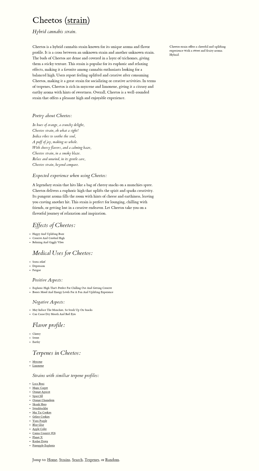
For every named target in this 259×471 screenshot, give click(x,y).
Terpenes (92, 459)
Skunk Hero (39, 404)
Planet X (37, 437)
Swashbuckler (40, 408)
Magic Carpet (40, 388)
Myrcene (37, 362)
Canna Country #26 (44, 433)
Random (112, 459)
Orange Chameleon (43, 400)
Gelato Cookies (41, 416)
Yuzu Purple (39, 421)
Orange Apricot (41, 392)
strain (77, 20)
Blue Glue (38, 425)
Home (52, 459)
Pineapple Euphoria (43, 445)
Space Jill (37, 396)
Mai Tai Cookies (41, 412)
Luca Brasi (38, 384)
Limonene (38, 366)
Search (77, 459)
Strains (64, 459)
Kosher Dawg (40, 441)
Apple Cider (39, 429)
